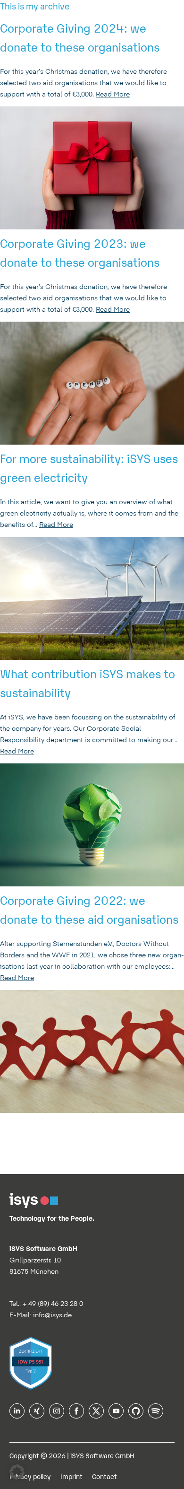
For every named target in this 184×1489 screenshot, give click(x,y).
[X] (96, 1415)
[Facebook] (76, 1415)
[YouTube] (116, 1415)
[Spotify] (155, 1415)
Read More (113, 94)
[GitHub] (135, 1415)
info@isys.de (52, 1315)
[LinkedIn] (17, 1415)
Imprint (71, 1475)
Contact (104, 1475)
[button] (17, 1472)
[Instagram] (56, 1415)
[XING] (36, 1415)
